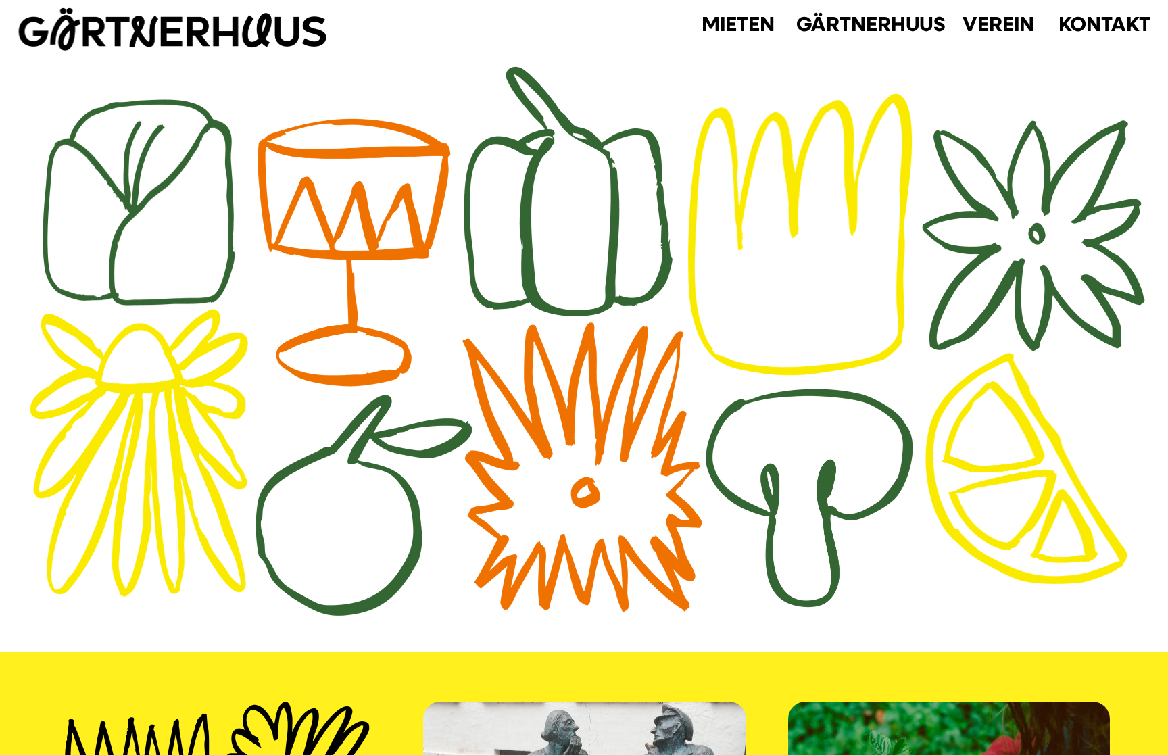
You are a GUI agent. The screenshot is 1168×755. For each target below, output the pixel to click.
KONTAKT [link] (1104, 23)
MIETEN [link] (738, 23)
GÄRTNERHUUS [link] (871, 23)
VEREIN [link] (998, 23)
